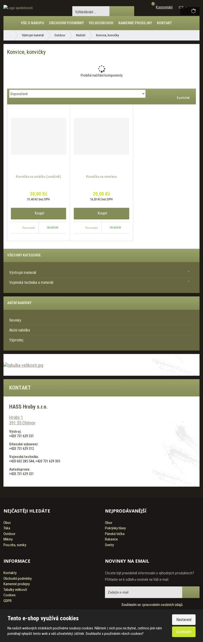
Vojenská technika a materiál (31, 282)
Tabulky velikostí (15, 589)
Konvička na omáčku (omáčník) (38, 176)
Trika (6, 528)
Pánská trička (115, 534)
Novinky (15, 320)
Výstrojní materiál (33, 35)
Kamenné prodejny (135, 23)
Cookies (9, 595)
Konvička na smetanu (101, 176)
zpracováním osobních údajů (162, 604)
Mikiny (8, 539)
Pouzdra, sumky (14, 545)
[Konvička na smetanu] (101, 136)
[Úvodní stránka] (18, 8)
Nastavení (183, 619)
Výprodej (16, 340)
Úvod (13, 25)
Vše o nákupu (32, 23)
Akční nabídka (19, 330)
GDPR (7, 601)
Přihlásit (191, 592)
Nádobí (80, 35)
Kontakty (10, 573)
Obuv (7, 522)
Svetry (109, 545)
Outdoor (59, 35)
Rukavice (111, 539)
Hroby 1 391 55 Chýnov (22, 420)
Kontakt (164, 23)
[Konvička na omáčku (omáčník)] (38, 136)
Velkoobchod (101, 23)
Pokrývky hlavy (115, 528)
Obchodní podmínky (66, 23)
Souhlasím (184, 631)
